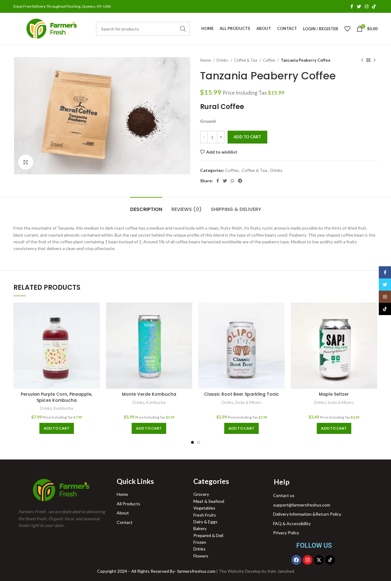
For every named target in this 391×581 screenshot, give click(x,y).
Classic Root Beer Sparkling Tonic (241, 394)
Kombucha (63, 408)
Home (206, 60)
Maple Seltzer (334, 394)
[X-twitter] (319, 560)
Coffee (269, 60)
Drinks (223, 60)
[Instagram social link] (366, 6)
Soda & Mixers (248, 402)
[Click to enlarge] (25, 162)
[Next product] (374, 60)
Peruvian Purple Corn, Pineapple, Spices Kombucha (56, 397)
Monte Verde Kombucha (149, 394)
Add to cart (247, 136)
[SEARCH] (183, 29)
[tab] (146, 206)
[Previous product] (362, 60)
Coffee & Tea (246, 60)
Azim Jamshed (280, 571)
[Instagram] (307, 560)
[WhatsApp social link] (232, 181)
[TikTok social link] (374, 6)
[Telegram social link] (240, 181)
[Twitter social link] (359, 6)
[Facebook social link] (352, 6)
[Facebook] (296, 560)
